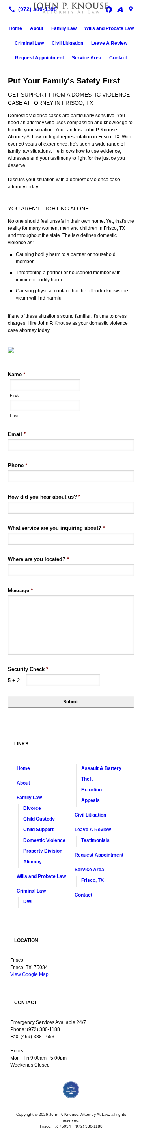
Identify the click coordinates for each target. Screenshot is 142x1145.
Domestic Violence (44, 840)
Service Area (86, 58)
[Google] (130, 9)
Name (16, 374)
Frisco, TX (92, 880)
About (36, 28)
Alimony (32, 861)
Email (17, 434)
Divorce (32, 808)
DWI (27, 901)
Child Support (38, 829)
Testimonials (95, 840)
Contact (118, 58)
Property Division (42, 851)
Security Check (28, 669)
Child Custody (39, 819)
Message (20, 590)
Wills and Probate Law (109, 28)
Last (14, 415)
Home (15, 28)
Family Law (64, 28)
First (14, 395)
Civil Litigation (67, 43)
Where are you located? (38, 559)
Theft (87, 779)
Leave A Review (109, 43)
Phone (17, 465)
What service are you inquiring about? (56, 528)
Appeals (90, 800)
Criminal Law (29, 43)
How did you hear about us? (44, 496)
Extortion (91, 789)
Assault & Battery (101, 768)
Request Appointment (39, 58)
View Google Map (29, 974)
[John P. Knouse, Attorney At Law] (71, 8)
